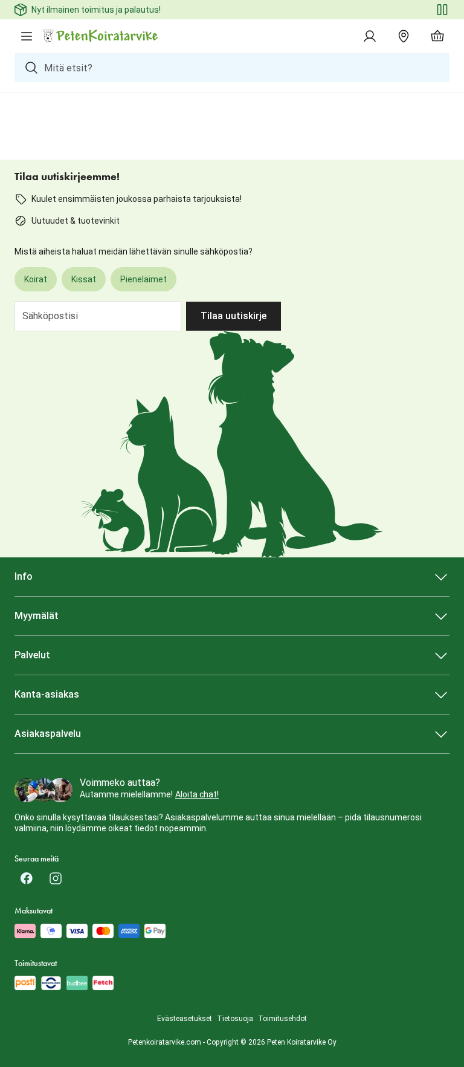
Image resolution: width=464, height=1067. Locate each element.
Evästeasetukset (184, 1018)
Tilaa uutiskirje (233, 316)
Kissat (83, 279)
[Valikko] (26, 36)
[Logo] (102, 36)
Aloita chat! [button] (197, 794)
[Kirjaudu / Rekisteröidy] (370, 36)
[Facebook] (26, 878)
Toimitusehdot (282, 1018)
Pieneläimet (143, 279)
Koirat (35, 279)
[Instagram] (56, 878)
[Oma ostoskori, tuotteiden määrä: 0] (437, 36)
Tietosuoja (235, 1018)
